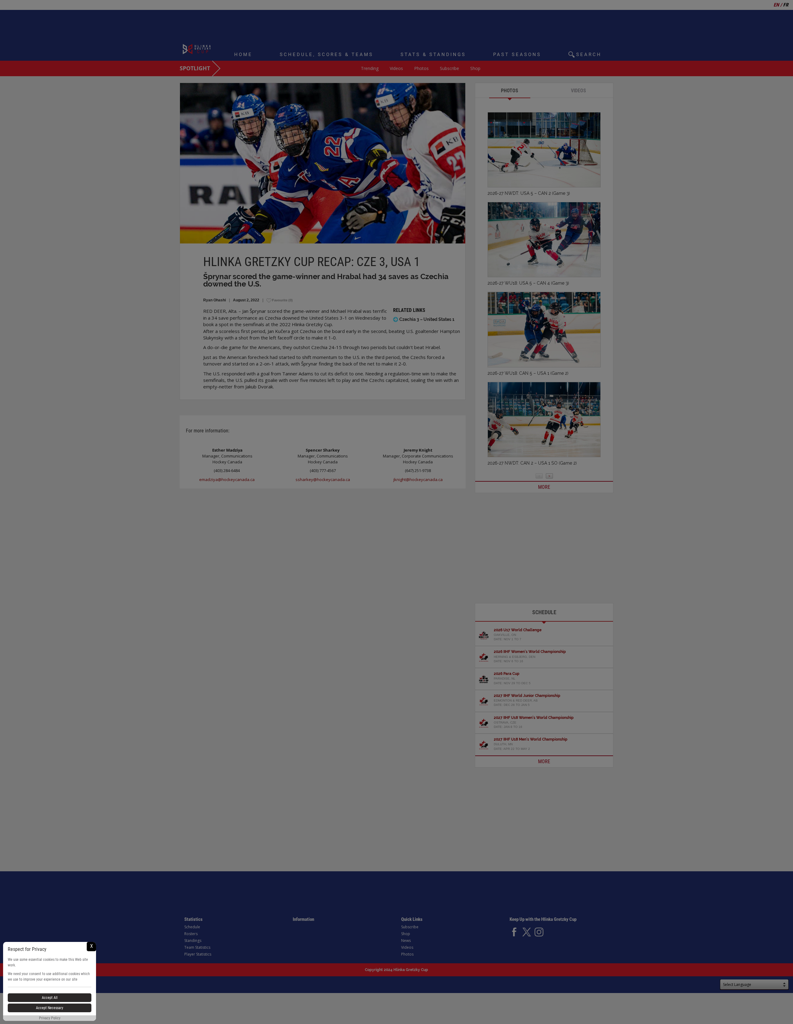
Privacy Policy (49, 1018)
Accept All (50, 998)
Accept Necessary (49, 1008)
